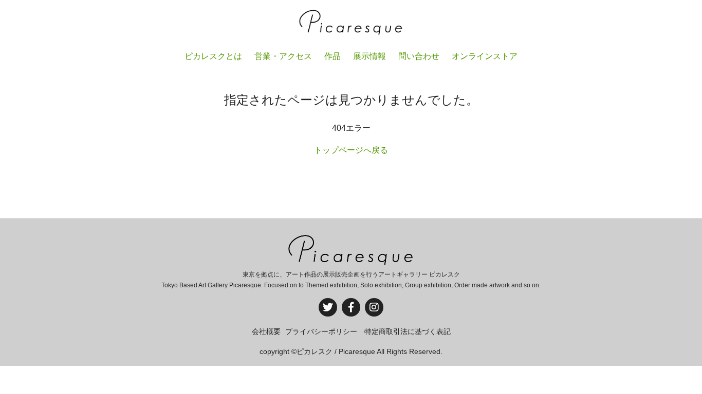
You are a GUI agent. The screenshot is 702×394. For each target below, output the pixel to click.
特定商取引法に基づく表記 (407, 331)
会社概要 (266, 331)
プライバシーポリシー (321, 331)
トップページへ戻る (351, 150)
